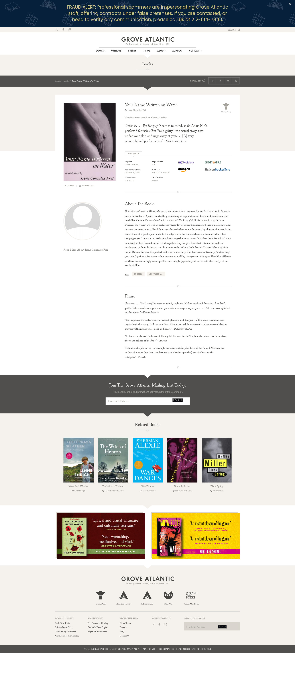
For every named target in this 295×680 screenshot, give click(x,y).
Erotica (138, 274)
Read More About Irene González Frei (85, 250)
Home (58, 81)
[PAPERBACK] (133, 154)
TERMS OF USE (149, 649)
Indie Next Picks (62, 623)
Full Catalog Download (65, 632)
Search (232, 29)
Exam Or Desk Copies (98, 628)
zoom (70, 185)
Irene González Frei (137, 111)
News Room (125, 623)
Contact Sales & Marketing (67, 636)
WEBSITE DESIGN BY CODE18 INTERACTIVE (194, 649)
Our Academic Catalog (98, 623)
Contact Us (125, 636)
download (88, 185)
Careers (123, 628)
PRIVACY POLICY (133, 649)
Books (66, 81)
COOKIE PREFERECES (166, 649)
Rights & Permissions (97, 632)
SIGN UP (178, 400)
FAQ (122, 632)
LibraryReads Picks (63, 628)
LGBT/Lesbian (156, 274)
